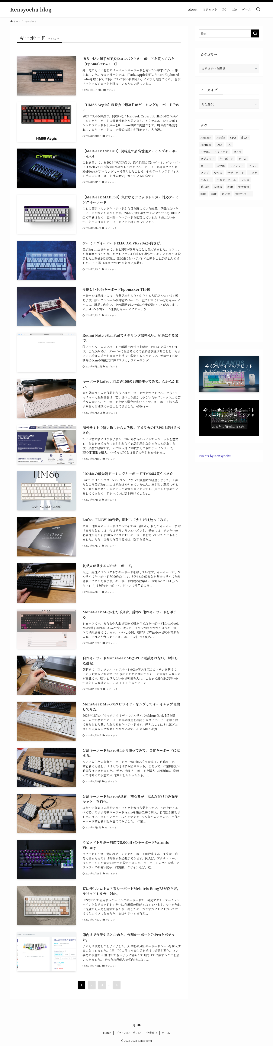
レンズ (245, 180)
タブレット (237, 166)
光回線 (218, 187)
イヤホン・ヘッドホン (214, 152)
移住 (214, 194)
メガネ (253, 173)
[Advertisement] (229, 275)
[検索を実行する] (255, 33)
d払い (245, 138)
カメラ (237, 152)
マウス (218, 173)
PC (229, 145)
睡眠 (203, 194)
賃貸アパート (243, 194)
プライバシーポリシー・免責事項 (136, 1033)
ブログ (204, 173)
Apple (220, 138)
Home (107, 1033)
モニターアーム (226, 180)
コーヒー (205, 166)
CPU (233, 138)
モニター (206, 180)
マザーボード (235, 173)
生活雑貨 (243, 187)
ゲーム (242, 159)
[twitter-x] (134, 1025)
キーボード (226, 159)
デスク (253, 166)
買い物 (226, 194)
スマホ (220, 166)
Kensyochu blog (31, 9)
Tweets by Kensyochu (215, 456)
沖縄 (230, 187)
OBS (219, 145)
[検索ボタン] (258, 9)
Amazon (205, 138)
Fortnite (206, 145)
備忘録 (204, 187)
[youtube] (139, 1025)
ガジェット (207, 159)
